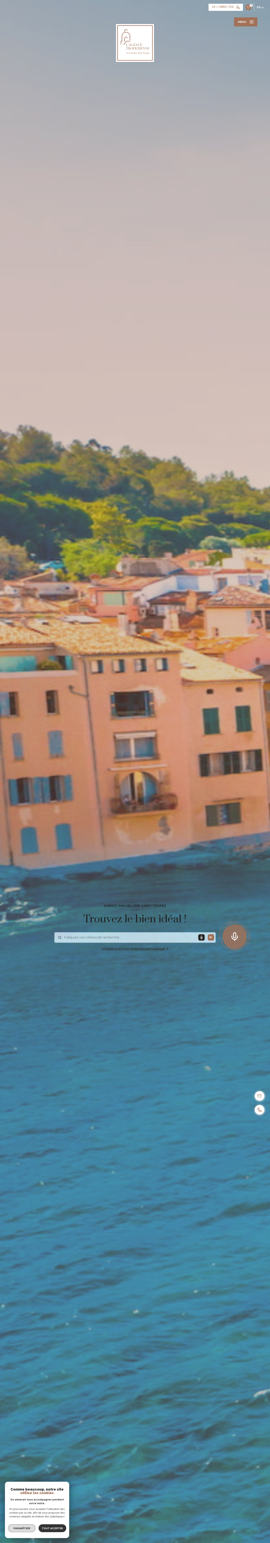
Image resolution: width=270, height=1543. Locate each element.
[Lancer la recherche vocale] (234, 935)
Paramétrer (21, 1528)
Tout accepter (52, 1528)
